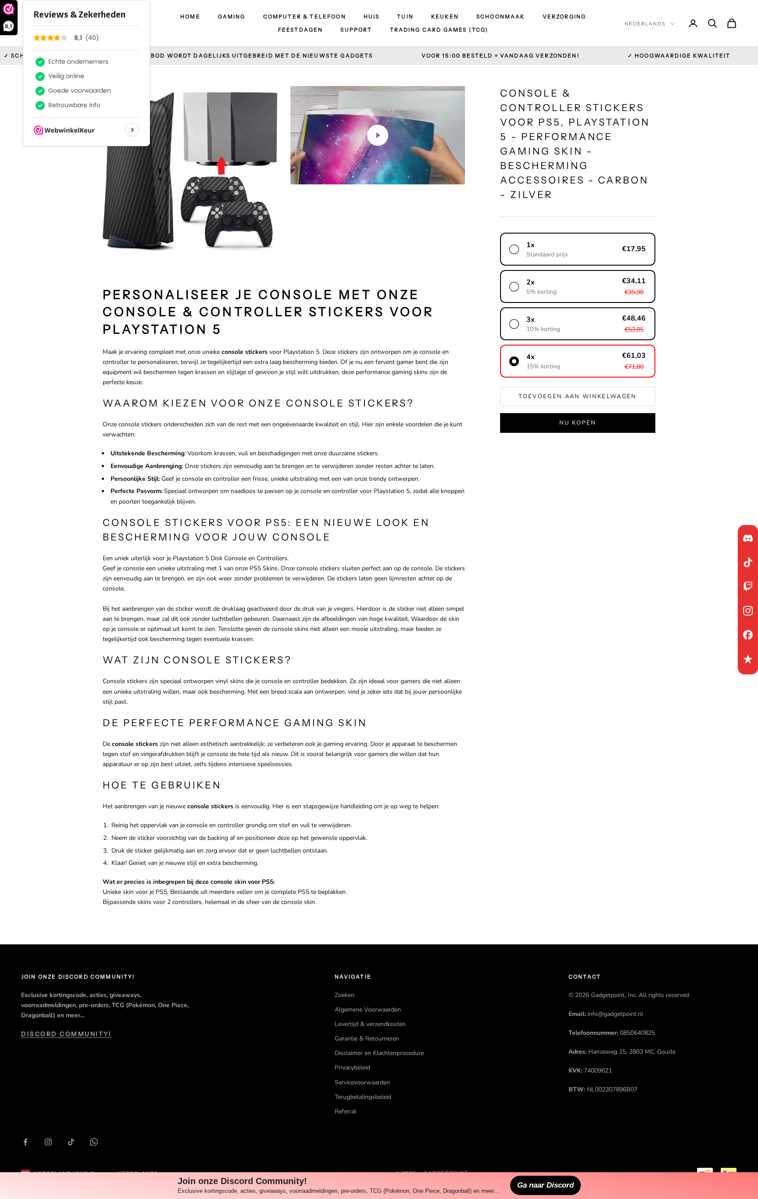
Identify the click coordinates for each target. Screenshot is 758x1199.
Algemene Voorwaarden (368, 1009)
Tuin (405, 16)
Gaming (232, 16)
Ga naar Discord (545, 1185)
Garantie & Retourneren (367, 1038)
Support (356, 29)
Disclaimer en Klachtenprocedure (379, 1053)
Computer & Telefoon (304, 16)
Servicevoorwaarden (362, 1082)
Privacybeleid (352, 1067)
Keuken (445, 16)
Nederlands (645, 24)
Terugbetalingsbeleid (363, 1097)
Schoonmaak (500, 16)
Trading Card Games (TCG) (439, 29)
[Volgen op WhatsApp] (93, 1142)
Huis (372, 16)
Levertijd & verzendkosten (370, 1024)
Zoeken (344, 995)
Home (190, 16)
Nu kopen (578, 422)
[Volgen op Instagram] (48, 1142)
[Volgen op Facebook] (25, 1142)
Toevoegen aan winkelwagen (577, 396)
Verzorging (564, 16)
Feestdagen (300, 29)
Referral (345, 1111)
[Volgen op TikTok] (71, 1142)
